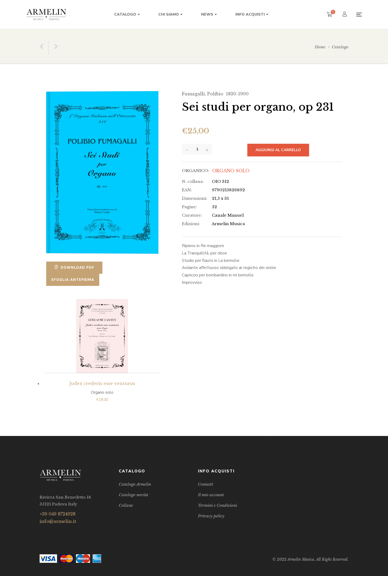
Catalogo (340, 46)
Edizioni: (191, 223)
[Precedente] (44, 47)
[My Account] (345, 14)
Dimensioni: (194, 198)
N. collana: (193, 181)
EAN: (187, 189)
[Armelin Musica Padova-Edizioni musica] (46, 14)
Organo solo (230, 170)
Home (320, 46)
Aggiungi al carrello (278, 149)
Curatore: (192, 215)
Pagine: (189, 206)
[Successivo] (53, 47)
